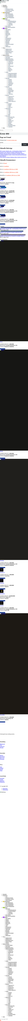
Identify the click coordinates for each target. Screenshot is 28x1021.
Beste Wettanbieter (9, 15)
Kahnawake (10, 91)
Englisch (10, 80)
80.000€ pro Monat (12, 75)
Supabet (1, 703)
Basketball (7, 33)
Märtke (5, 28)
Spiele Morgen (8, 11)
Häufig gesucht (6, 55)
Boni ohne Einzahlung (10, 27)
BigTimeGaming (11, 125)
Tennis (6, 35)
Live (6, 7)
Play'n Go (2, 855)
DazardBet (2, 812)
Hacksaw (10, 121)
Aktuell (7, 53)
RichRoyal (2, 572)
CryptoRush (6, 166)
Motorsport (7, 34)
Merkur (1, 853)
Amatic (9, 123)
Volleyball (7, 40)
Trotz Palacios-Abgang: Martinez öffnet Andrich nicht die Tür (13, 157)
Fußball (7, 32)
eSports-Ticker (8, 52)
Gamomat (10, 126)
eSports (7, 30)
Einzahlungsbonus (12, 21)
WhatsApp (2, 879)
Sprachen (7, 78)
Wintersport (7, 46)
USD (9, 111)
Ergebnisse (5, 6)
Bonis (6, 18)
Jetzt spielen (2, 186)
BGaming (10, 124)
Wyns (1, 341)
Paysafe (1, 845)
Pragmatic (2, 856)
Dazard (5, 163)
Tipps (1, 868)
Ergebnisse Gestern (9, 10)
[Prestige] (2, 179)
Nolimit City (11, 120)
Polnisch (10, 85)
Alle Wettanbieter (9, 13)
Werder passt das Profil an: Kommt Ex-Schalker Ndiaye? (12, 153)
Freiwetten (10, 24)
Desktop (10, 103)
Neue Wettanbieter (9, 16)
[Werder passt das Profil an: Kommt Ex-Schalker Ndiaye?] (12, 234)
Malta (9, 92)
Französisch (10, 83)
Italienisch (10, 84)
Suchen (1, 142)
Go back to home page (12, 140)
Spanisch (10, 81)
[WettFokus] (3, 1)
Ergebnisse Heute (9, 9)
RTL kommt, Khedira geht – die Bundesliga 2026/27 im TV (13, 151)
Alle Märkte (8, 29)
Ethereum (10, 69)
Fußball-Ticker (8, 49)
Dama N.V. (10, 97)
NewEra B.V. (11, 98)
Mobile (9, 104)
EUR (9, 109)
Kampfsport (8, 39)
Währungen (7, 108)
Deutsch (10, 79)
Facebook (2, 875)
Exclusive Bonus (11, 22)
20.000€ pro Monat (12, 77)
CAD (9, 113)
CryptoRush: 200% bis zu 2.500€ (10, 169)
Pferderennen (8, 38)
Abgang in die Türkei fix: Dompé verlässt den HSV (11, 152)
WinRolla (2, 680)
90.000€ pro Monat (12, 74)
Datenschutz (5, 887)
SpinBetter (2, 198)
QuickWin (2, 217)
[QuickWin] (3, 215)
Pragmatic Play (11, 117)
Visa (9, 64)
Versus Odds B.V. (12, 101)
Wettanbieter (7, 12)
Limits (6, 72)
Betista (1, 207)
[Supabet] (1, 701)
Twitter (1, 877)
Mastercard (10, 63)
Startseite (5, 5)
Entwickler (7, 115)
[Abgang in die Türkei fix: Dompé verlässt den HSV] (11, 231)
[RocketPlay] (1, 690)
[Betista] (2, 206)
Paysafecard (10, 66)
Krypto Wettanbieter (9, 17)
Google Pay (10, 62)
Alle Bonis (7, 19)
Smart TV (10, 107)
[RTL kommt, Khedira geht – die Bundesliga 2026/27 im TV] (13, 227)
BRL (9, 114)
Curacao (10, 87)
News (4, 47)
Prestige (1, 180)
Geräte (6, 102)
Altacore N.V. (11, 96)
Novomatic (2, 854)
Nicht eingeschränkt (12, 73)
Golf (6, 36)
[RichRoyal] (1, 571)
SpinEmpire (2, 188)
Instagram (2, 878)
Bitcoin (9, 68)
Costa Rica (10, 94)
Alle (1, 864)
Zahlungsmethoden (9, 60)
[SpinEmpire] (3, 187)
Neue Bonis (8, 26)
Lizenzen (7, 86)
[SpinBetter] (3, 196)
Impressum (5, 886)
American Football (9, 44)
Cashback (10, 23)
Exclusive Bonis (8, 56)
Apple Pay (10, 61)
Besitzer (7, 95)
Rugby (6, 45)
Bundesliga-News (9, 51)
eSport (1, 866)
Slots (4, 127)
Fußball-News (8, 50)
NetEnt (9, 119)
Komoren (10, 89)
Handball (7, 43)
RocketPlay (2, 691)
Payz (9, 67)
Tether (9, 70)
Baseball (7, 41)
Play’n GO (10, 118)
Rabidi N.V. (10, 100)
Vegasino (2, 560)
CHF (9, 112)
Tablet (9, 106)
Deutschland (11, 90)
